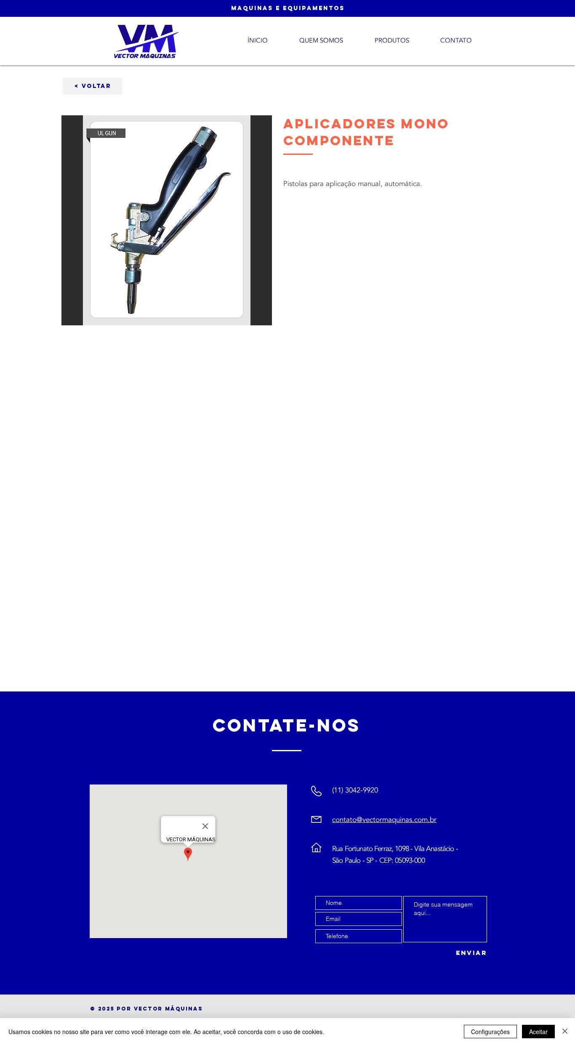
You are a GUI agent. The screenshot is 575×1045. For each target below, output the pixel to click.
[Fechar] (565, 1031)
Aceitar (538, 1031)
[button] (92, 86)
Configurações (490, 1031)
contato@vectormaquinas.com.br (384, 819)
